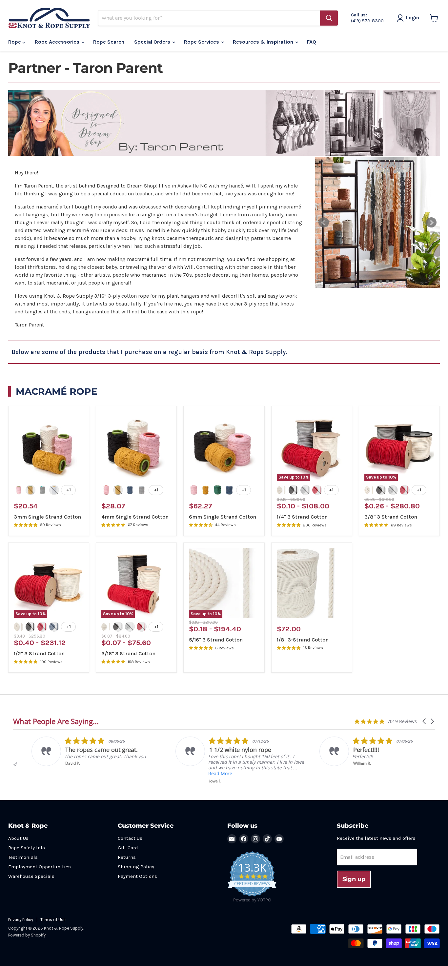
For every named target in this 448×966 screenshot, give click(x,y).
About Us (18, 838)
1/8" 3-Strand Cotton (303, 640)
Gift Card (128, 848)
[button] (425, 721)
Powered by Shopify (27, 935)
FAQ (311, 42)
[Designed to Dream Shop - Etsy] (224, 154)
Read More (202, 773)
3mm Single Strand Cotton (47, 517)
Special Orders (153, 42)
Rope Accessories (58, 42)
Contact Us (130, 838)
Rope (15, 42)
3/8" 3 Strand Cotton (390, 517)
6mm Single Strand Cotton (222, 517)
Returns (127, 857)
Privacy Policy (20, 919)
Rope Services (202, 42)
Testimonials (23, 857)
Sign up (353, 879)
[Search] (329, 18)
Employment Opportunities (39, 867)
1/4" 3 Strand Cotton (302, 517)
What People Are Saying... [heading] (56, 721)
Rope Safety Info (26, 848)
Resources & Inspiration (264, 42)
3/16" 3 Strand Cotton (128, 653)
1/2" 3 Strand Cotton (39, 653)
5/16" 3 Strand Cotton (216, 640)
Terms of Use (53, 919)
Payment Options (137, 876)
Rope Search (108, 42)
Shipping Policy (136, 867)
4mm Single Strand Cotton (135, 517)
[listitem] (79, 751)
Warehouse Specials (31, 876)
